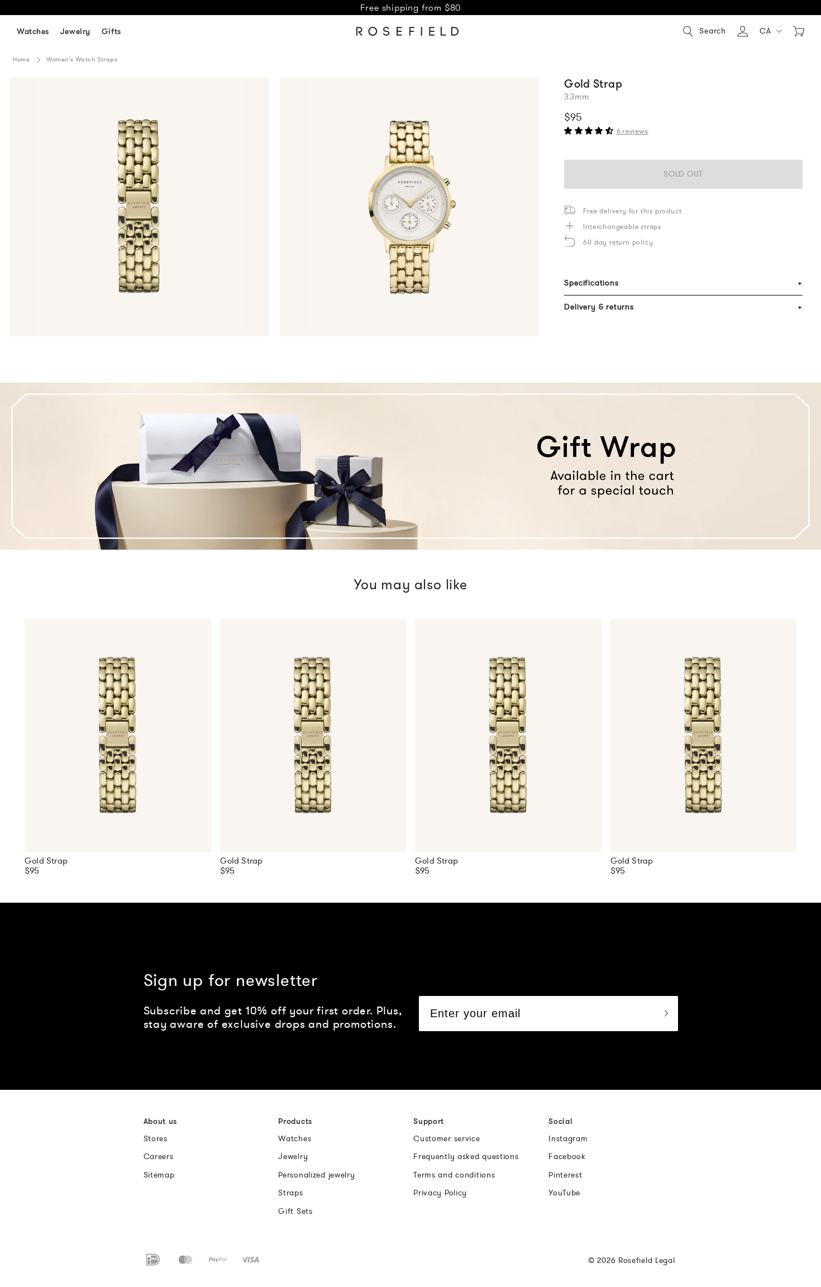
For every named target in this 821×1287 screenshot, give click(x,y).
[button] (771, 31)
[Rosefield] (407, 31)
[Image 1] (139, 206)
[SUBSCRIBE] (665, 1013)
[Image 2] (409, 206)
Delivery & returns (683, 307)
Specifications (683, 283)
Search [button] (712, 31)
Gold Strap (46, 861)
